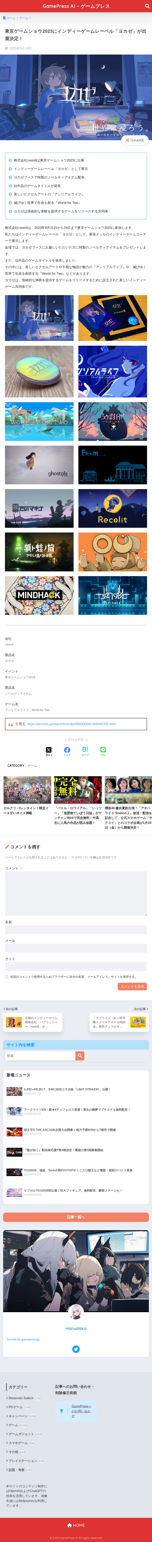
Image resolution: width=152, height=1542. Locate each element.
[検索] (79, 1055)
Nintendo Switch (25, 1398)
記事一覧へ (76, 1217)
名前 (8, 922)
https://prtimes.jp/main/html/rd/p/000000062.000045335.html (71, 724)
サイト (10, 959)
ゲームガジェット (25, 1434)
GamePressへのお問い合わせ (81, 1411)
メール (10, 940)
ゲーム (32, 766)
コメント (14, 868)
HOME (78, 1525)
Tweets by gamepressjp (23, 1339)
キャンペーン (22, 1416)
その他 (17, 1452)
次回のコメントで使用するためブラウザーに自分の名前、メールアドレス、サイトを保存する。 (74, 976)
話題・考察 (20, 1470)
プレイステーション (26, 1460)
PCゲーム (19, 1407)
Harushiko (76, 1328)
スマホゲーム (21, 1443)
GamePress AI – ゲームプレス (76, 6)
